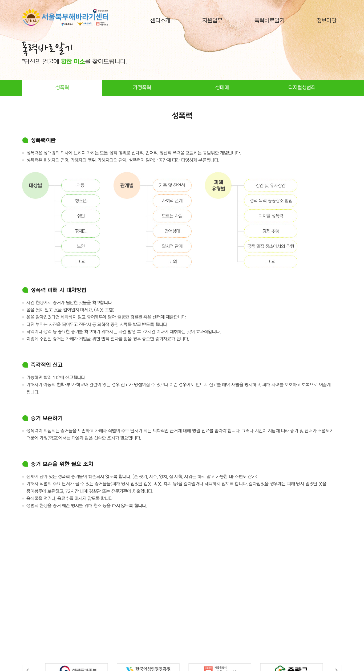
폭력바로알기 (269, 21)
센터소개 (160, 21)
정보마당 (327, 21)
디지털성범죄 (302, 88)
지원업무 (212, 21)
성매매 (222, 88)
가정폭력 (142, 88)
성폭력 (62, 88)
